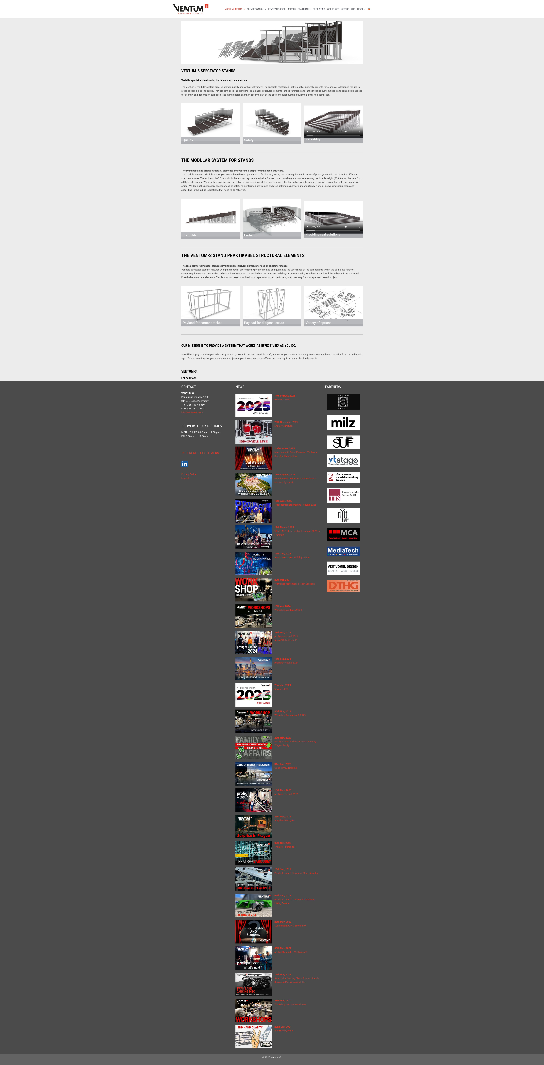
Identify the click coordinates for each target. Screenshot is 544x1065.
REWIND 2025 (282, 399)
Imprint (185, 478)
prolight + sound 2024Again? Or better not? (286, 636)
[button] (243, 9)
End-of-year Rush (283, 425)
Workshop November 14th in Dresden (294, 583)
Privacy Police (188, 474)
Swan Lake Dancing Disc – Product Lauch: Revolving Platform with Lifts (296, 978)
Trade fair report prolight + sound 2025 (295, 504)
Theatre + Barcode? (284, 846)
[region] (272, 42)
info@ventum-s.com (192, 412)
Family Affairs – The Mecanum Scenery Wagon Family (295, 741)
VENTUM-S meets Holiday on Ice (291, 557)
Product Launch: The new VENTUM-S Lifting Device (294, 899)
